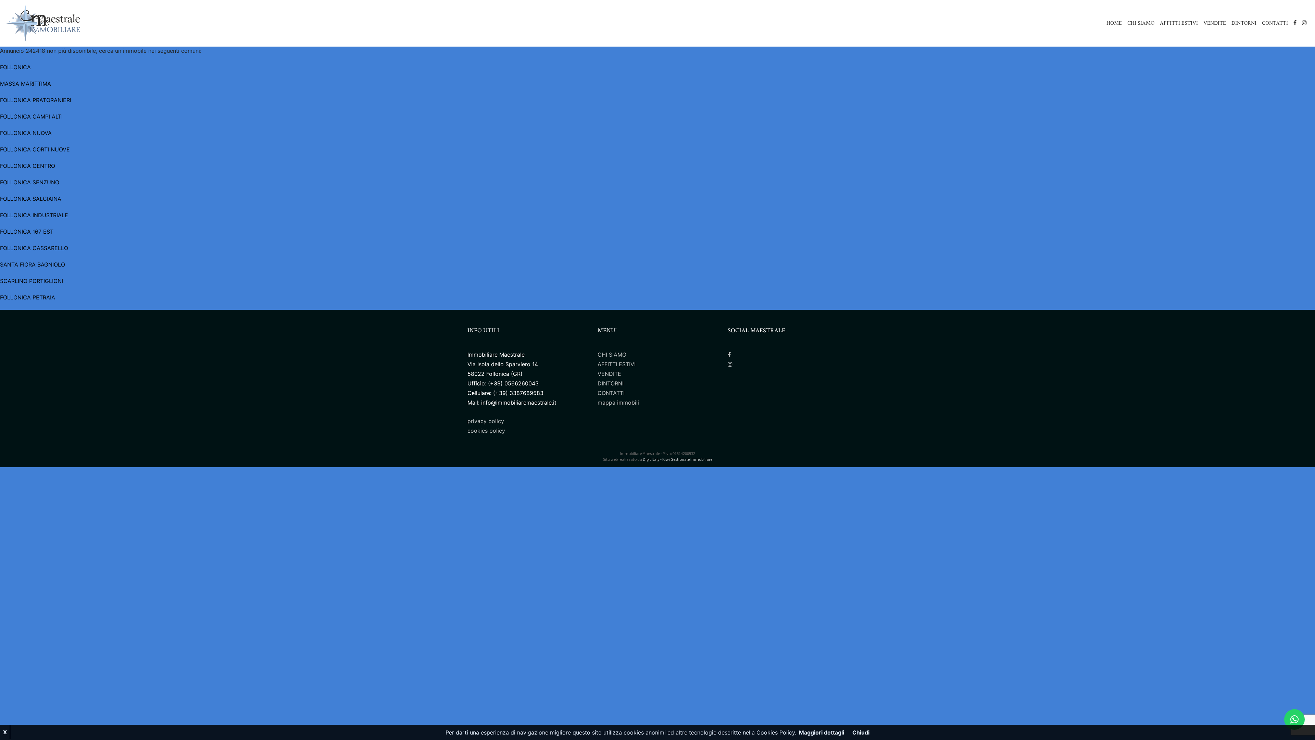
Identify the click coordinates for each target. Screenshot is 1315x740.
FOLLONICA (15, 67)
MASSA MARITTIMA (25, 83)
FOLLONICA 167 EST (26, 231)
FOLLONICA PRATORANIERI (35, 100)
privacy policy (485, 421)
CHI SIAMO (1140, 23)
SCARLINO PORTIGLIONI (31, 281)
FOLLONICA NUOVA (26, 133)
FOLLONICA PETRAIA (27, 297)
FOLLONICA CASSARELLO (34, 248)
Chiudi (860, 732)
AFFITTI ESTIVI (1179, 23)
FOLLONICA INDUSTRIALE (34, 215)
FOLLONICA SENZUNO (29, 182)
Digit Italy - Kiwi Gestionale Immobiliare (677, 459)
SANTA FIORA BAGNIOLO (32, 264)
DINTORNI (1243, 23)
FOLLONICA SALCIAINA (30, 198)
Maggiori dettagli (821, 732)
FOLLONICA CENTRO (27, 165)
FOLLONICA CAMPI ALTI (31, 116)
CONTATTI (1275, 23)
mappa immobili (618, 402)
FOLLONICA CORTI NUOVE (35, 149)
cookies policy (486, 430)
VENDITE (1214, 23)
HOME (1114, 23)
